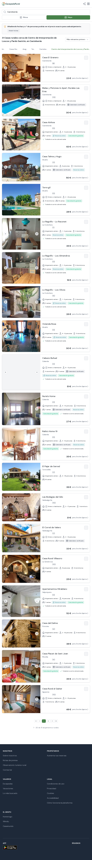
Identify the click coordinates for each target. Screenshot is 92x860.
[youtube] (76, 847)
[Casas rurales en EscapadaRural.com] (11, 3)
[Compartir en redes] (84, 3)
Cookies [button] (50, 793)
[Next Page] (52, 721)
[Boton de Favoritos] (86, 58)
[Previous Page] (39, 721)
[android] (10, 847)
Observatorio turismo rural (14, 765)
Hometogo (7, 816)
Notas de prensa (10, 760)
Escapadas (8, 783)
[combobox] (46, 12)
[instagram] (59, 847)
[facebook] (53, 847)
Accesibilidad (53, 798)
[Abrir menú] (88, 3)
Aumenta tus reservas (56, 755)
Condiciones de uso (55, 783)
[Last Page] (56, 721)
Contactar (7, 770)
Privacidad (51, 788)
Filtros (25, 17)
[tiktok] (70, 847)
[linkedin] (87, 847)
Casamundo (8, 826)
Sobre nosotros (10, 755)
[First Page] (36, 721)
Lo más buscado (10, 793)
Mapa (70, 17)
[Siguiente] (36, 68)
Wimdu (6, 821)
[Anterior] (5, 68)
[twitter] (64, 847)
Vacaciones (8, 788)
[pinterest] (81, 847)
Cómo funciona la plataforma (59, 803)
